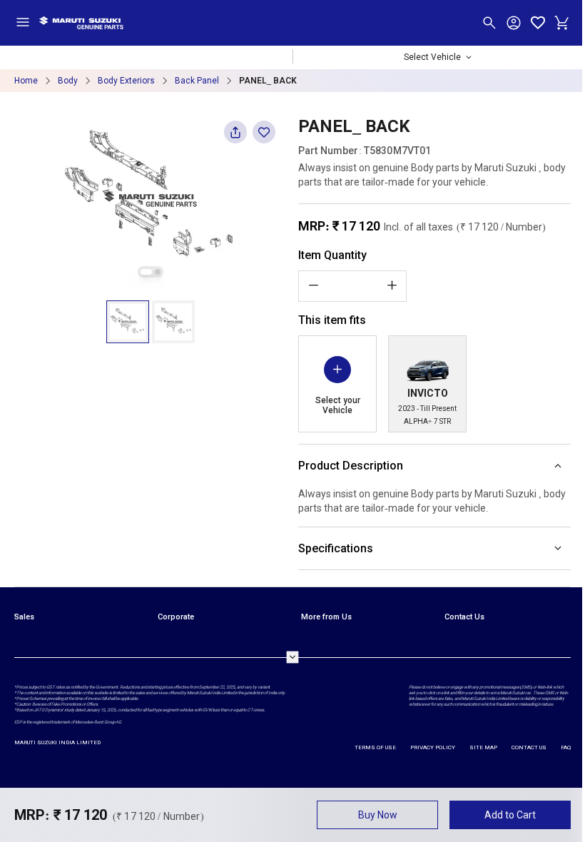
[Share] (235, 137)
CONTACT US (526, 747)
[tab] (146, 272)
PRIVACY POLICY (429, 747)
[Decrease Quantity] (313, 285)
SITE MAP (480, 747)
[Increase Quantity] (391, 285)
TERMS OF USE (372, 747)
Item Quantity (332, 255)
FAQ (563, 747)
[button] (127, 321)
